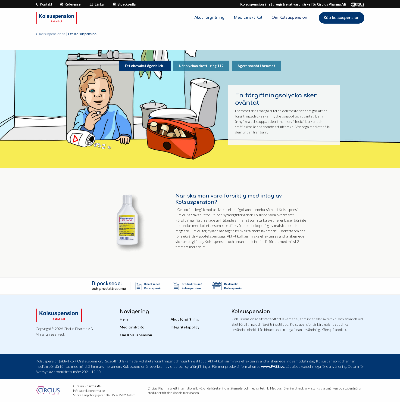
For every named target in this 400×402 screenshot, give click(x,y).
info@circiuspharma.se (89, 391)
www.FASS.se (272, 366)
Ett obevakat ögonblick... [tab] (145, 66)
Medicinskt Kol (248, 17)
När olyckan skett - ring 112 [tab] (201, 66)
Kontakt (45, 4)
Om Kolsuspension (289, 17)
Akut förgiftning (209, 17)
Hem (124, 319)
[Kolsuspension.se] (56, 17)
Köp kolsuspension (341, 18)
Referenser (73, 4)
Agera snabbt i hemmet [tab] (256, 66)
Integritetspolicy (185, 327)
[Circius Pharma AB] (355, 4)
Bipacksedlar (127, 4)
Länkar (99, 4)
